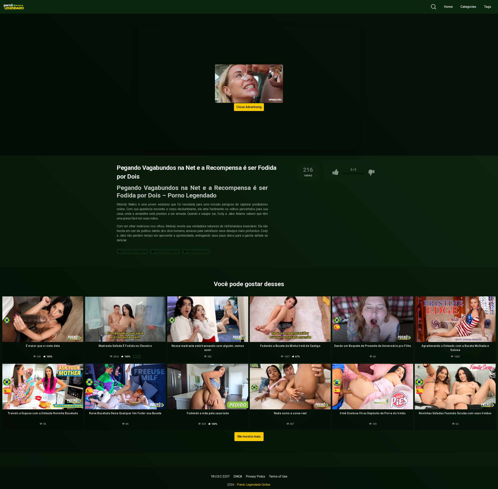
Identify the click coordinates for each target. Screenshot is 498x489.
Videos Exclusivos (198, 251)
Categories (468, 7)
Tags (487, 7)
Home (448, 7)
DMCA (237, 476)
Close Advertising (249, 107)
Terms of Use (278, 476)
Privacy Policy (255, 476)
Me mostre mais (249, 436)
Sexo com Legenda (166, 251)
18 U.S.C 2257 (220, 476)
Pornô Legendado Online (253, 484)
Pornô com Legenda (133, 251)
